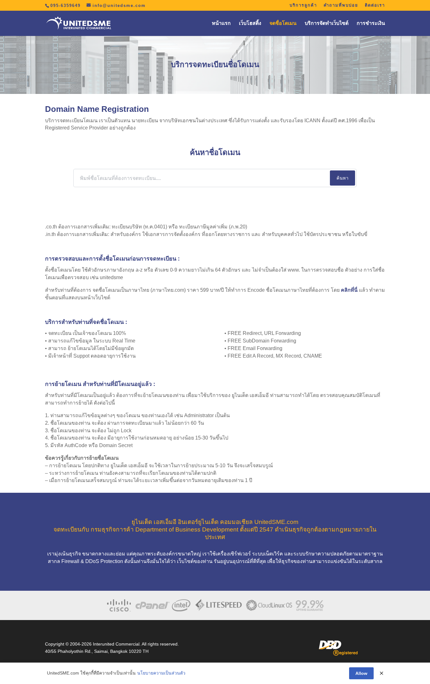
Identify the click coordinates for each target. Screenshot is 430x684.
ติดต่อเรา (375, 5)
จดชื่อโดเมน (283, 23)
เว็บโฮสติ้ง (250, 23)
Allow (361, 673)
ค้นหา (342, 178)
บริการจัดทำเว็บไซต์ (326, 23)
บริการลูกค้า (303, 5)
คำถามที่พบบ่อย (341, 5)
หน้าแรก (221, 23)
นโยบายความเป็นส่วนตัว (161, 672)
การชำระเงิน (371, 23)
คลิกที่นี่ (349, 290)
